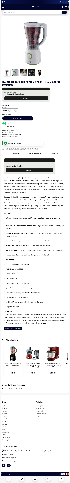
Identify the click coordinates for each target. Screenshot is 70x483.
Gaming (4, 408)
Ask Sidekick (26, 98)
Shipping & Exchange (35, 153)
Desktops (4, 413)
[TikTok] (66, 2)
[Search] (64, 12)
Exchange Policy (41, 406)
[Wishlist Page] (21, 479)
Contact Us (39, 416)
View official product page (13, 328)
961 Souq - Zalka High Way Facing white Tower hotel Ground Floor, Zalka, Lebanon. (29, 451)
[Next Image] (66, 43)
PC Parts (4, 416)
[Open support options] (48, 479)
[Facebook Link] (3, 465)
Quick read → (29, 170)
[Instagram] (60, 2)
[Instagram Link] (9, 465)
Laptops (4, 411)
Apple (3, 406)
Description (15, 153)
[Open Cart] (61, 479)
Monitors (4, 421)
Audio (3, 429)
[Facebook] (63, 2)
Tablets (4, 427)
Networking (5, 419)
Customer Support (10, 458)
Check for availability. (15, 134)
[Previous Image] (5, 43)
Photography (6, 437)
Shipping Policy (40, 408)
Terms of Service (41, 413)
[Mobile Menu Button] (3, 7)
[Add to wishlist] (9, 123)
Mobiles (4, 424)
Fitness (4, 434)
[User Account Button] (35, 479)
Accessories (5, 432)
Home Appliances (7, 440)
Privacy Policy (40, 411)
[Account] (63, 7)
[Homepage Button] (8, 479)
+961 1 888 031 (8, 454)
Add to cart (18, 118)
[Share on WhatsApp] (4, 123)
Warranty (55, 153)
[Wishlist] (66, 7)
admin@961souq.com (11, 461)
